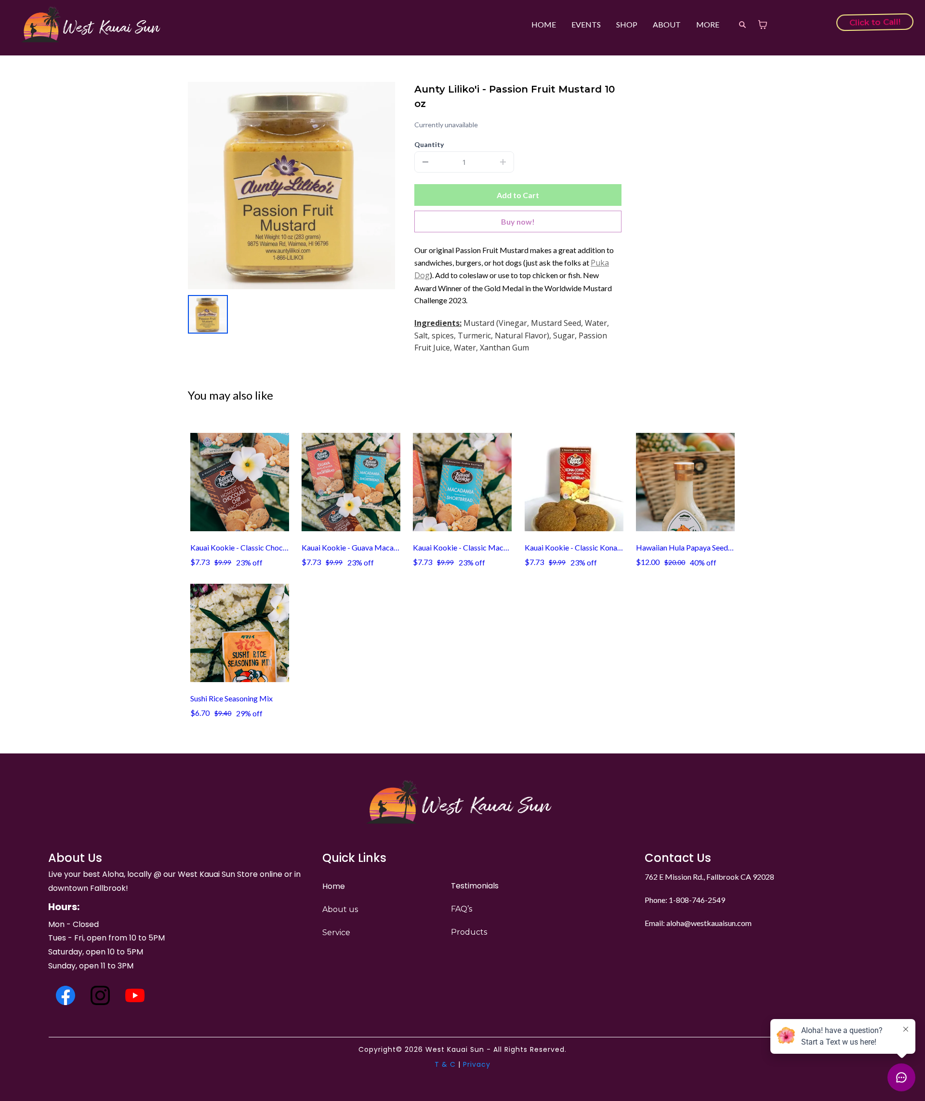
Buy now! (518, 221)
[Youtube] (135, 995)
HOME (543, 24)
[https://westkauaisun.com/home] (93, 24)
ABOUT (667, 24)
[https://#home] (462, 802)
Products (469, 932)
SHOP (626, 24)
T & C (445, 1064)
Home (333, 886)
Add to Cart (518, 195)
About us (340, 909)
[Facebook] (65, 995)
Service (336, 932)
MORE (707, 24)
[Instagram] (100, 995)
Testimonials (475, 885)
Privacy (476, 1064)
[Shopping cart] (762, 24)
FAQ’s (461, 908)
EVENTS (586, 24)
